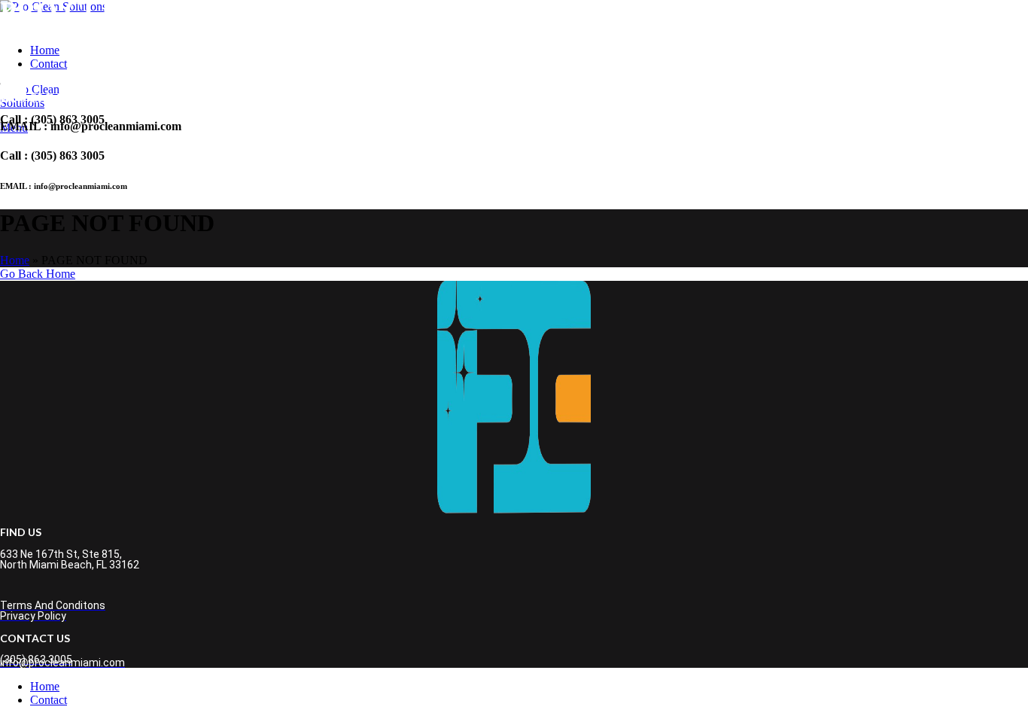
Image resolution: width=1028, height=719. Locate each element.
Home (14, 260)
